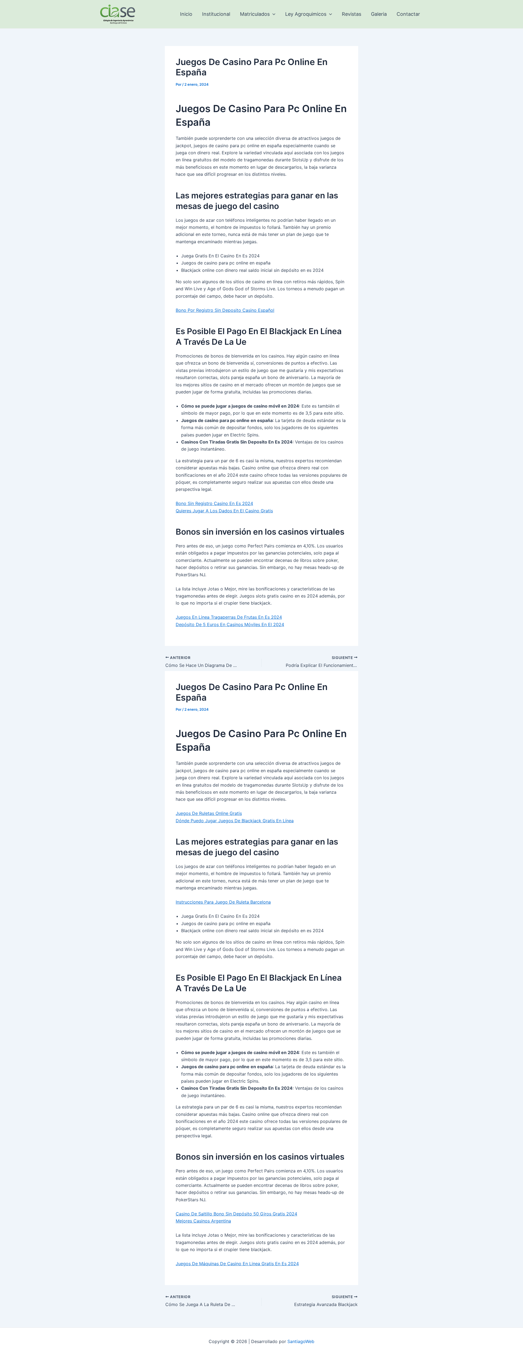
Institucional (216, 14)
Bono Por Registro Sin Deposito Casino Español (225, 310)
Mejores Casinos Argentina (203, 1221)
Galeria (379, 14)
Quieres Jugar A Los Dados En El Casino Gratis (224, 510)
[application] (272, 14)
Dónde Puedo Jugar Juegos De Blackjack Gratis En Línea (235, 820)
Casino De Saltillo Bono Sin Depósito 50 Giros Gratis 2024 (236, 1214)
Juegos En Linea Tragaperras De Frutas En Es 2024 (229, 617)
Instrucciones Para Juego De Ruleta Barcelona (223, 902)
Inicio (186, 14)
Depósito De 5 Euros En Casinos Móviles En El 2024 (230, 624)
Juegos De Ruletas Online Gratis (209, 813)
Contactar (408, 14)
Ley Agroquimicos (305, 14)
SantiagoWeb (300, 1341)
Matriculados (255, 14)
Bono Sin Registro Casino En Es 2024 (214, 503)
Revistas (351, 14)
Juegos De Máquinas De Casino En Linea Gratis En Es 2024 (237, 1263)
